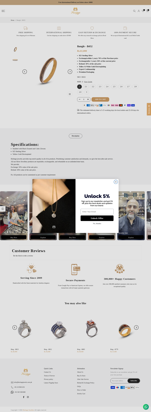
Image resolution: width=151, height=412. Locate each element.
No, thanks (97, 223)
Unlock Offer (97, 218)
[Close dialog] (116, 182)
